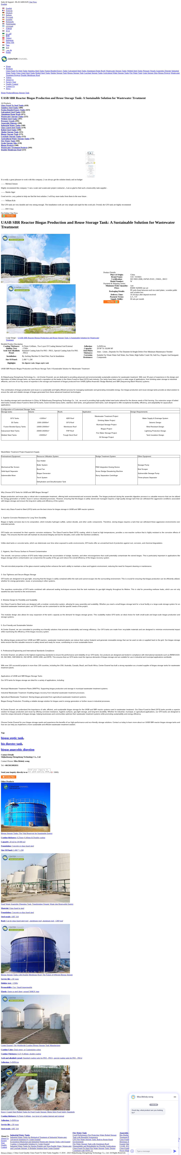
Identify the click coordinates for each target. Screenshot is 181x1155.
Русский (9, 17)
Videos (8, 77)
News (8, 89)
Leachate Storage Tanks (93, 73)
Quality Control (12, 84)
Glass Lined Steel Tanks (25, 73)
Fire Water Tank (136, 73)
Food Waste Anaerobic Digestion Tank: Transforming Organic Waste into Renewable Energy (37, 904)
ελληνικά (9, 26)
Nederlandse (11, 24)
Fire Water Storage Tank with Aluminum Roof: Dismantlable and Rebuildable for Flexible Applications (94, 1145)
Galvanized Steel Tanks (77, 71)
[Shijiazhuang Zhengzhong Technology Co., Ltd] (14, 62)
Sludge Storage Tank (59, 73)
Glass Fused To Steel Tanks (16, 71)
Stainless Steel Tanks (36, 71)
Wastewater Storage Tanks (116, 71)
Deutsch (9, 13)
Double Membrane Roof (30, 75)
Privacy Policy (6, 1153)
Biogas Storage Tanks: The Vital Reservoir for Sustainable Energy (26, 833)
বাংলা (7, 48)
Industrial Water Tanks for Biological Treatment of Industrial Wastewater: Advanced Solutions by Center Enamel (38, 1138)
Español (9, 19)
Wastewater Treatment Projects (14, 148)
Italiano (9, 15)
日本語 (9, 28)
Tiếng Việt (10, 42)
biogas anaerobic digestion (17, 749)
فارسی (9, 50)
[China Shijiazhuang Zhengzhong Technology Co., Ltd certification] (90, 164)
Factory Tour (11, 82)
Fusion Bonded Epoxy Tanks (56, 71)
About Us (10, 80)
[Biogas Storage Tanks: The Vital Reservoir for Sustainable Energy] (25, 831)
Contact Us (10, 86)
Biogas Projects (164, 73)
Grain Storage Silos (150, 73)
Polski (8, 52)
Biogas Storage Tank (75, 73)
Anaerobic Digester (163, 71)
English (4, 4)
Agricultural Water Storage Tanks (116, 73)
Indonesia (9, 40)
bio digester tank (11, 743)
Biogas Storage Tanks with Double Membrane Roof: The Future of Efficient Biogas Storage (37, 975)
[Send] (175, 1151)
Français (9, 11)
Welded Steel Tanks (134, 71)
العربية (8, 34)
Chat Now (33, 2)
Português (10, 22)
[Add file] (132, 1151)
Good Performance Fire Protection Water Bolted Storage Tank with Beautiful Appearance (94, 1136)
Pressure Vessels (149, 71)
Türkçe (8, 38)
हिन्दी (7, 36)
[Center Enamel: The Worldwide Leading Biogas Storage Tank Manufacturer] (35, 1043)
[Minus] (174, 1096)
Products (9, 69)
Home (8, 66)
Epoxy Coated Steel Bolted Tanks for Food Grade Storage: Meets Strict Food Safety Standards (38, 1112)
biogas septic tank (12, 738)
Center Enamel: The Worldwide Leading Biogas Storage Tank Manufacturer (30, 1045)
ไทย (7, 45)
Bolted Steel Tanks (42, 73)
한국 (8, 31)
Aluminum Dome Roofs (96, 71)
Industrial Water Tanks (11, 125)
